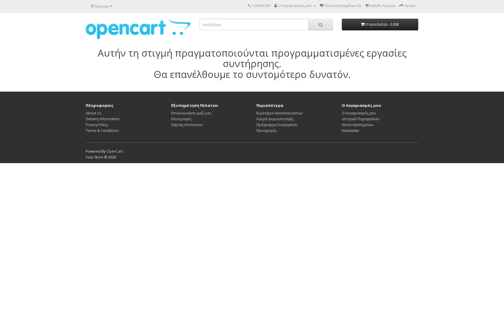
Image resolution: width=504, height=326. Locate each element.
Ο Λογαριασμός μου (359, 113)
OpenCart (114, 151)
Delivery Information (103, 118)
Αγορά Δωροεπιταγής (274, 118)
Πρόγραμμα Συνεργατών (277, 124)
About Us (93, 113)
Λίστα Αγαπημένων (357, 124)
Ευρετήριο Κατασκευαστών (279, 113)
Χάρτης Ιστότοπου (187, 124)
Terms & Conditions (102, 130)
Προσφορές (266, 130)
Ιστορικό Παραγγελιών (360, 118)
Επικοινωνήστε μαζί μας (191, 113)
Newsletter (351, 130)
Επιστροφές (181, 118)
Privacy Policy (97, 124)
